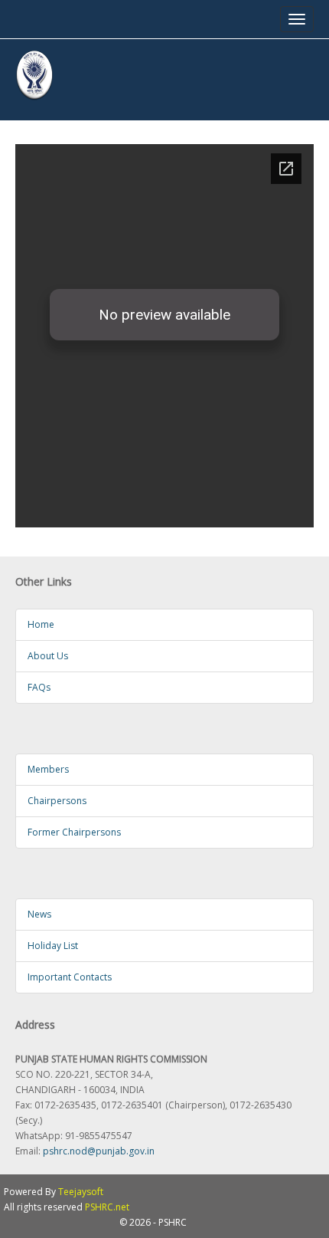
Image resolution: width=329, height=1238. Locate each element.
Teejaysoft (80, 1191)
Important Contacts (70, 977)
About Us (48, 655)
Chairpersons (57, 800)
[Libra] (34, 75)
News (39, 914)
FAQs (39, 687)
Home (41, 624)
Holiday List (53, 945)
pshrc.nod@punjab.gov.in (99, 1151)
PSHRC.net (107, 1206)
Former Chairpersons (74, 832)
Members (48, 769)
